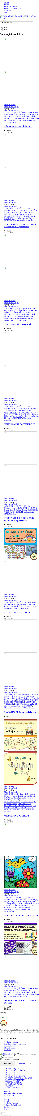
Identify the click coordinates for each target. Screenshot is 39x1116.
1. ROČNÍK (8, 208)
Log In (6, 12)
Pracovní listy (17, 120)
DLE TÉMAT (10, 1072)
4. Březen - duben (20, 604)
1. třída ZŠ (17, 208)
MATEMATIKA (24, 118)
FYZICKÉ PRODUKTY (14, 1088)
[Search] (34, 1115)
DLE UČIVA (9, 118)
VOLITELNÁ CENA (13, 1082)
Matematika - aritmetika (25, 220)
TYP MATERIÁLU (11, 122)
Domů (6, 3)
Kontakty (7, 10)
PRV (24, 120)
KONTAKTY (9, 1095)
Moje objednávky (10, 1048)
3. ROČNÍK (12, 310)
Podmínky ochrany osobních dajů (15, 1044)
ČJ (14, 114)
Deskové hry (24, 990)
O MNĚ (7, 1091)
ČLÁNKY (9, 1086)
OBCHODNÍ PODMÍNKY (14, 1093)
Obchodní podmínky (11, 6)
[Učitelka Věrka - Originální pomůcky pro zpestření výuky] (18, 16)
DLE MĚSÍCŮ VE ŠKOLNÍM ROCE (18, 213)
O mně (6, 5)
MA (16, 118)
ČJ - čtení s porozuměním (25, 114)
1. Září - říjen (26, 208)
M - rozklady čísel (10, 608)
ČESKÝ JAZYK (26, 112)
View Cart (7, 1063)
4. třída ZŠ (16, 112)
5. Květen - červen (22, 212)
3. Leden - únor (33, 408)
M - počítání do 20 (21, 218)
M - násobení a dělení (22, 316)
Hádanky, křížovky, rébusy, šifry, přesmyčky (21, 415)
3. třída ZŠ (8, 112)
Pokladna (22, 1063)
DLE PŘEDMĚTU (25, 412)
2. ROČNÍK (22, 210)
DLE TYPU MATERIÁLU (15, 1080)
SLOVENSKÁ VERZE (13, 1084)
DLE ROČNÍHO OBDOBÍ (15, 1076)
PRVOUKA (31, 120)
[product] (21, 71)
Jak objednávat (9, 1046)
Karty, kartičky (29, 704)
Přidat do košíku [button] (9, 105)
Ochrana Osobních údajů (12, 8)
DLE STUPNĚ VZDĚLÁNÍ (25, 116)
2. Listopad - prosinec (21, 308)
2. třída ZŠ (31, 210)
